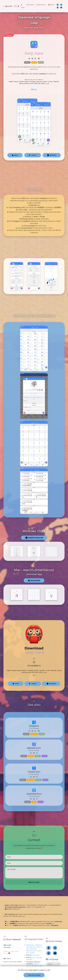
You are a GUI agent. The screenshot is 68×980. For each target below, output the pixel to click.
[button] (60, 276)
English (51, 5)
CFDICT (28, 965)
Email (8, 863)
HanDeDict (34, 965)
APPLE (17, 683)
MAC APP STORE (35, 580)
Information (41, 5)
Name (9, 857)
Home (23, 7)
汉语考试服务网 (54, 925)
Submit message (34, 882)
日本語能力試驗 (58, 921)
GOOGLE (34, 683)
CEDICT (36, 964)
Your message (11, 869)
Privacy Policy (36, 955)
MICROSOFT (52, 683)
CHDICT (40, 965)
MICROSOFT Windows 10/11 (35, 537)
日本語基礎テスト (50, 923)
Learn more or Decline (34, 975)
